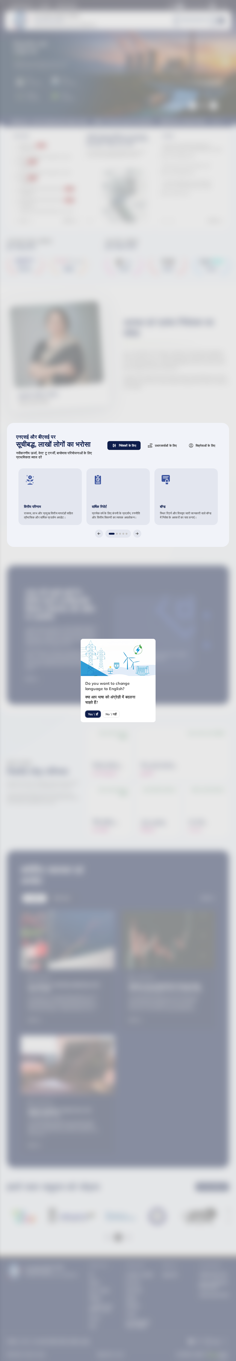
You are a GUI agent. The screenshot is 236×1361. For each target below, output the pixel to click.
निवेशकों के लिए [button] (127, 445)
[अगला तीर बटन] (137, 534)
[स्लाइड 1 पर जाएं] (112, 534)
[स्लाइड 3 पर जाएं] (120, 534)
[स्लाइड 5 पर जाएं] (126, 534)
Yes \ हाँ (93, 714)
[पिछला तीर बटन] (99, 534)
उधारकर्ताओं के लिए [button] (166, 445)
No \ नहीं (111, 714)
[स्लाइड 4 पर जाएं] (123, 534)
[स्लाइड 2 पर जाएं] (117, 534)
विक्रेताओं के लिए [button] (205, 445)
